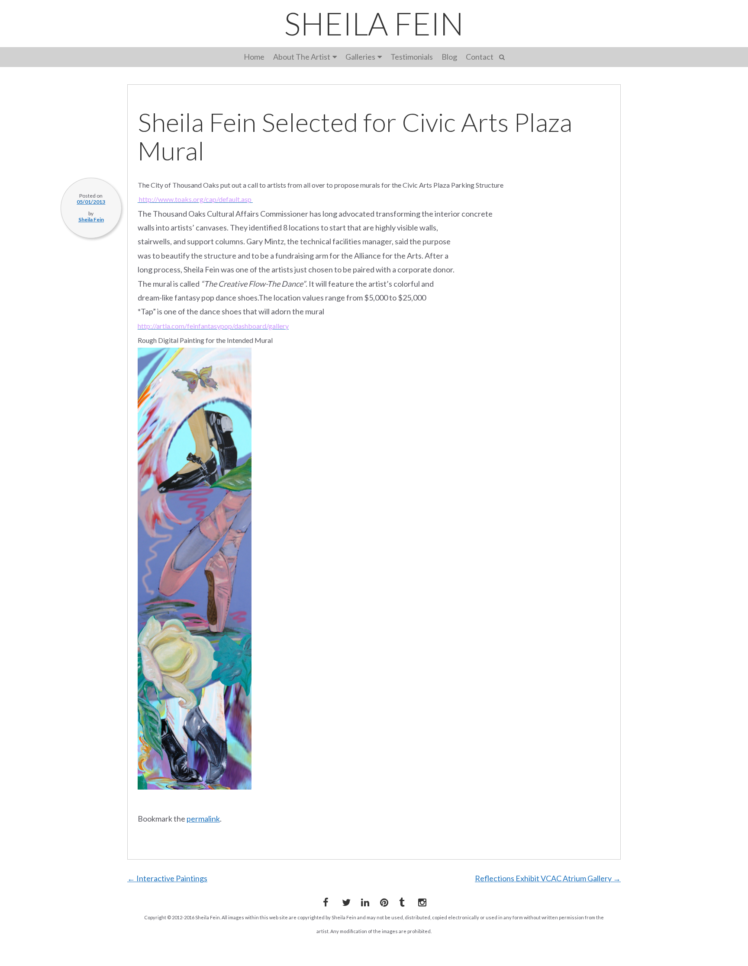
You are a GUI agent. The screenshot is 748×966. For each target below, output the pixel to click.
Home (254, 56)
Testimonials (411, 56)
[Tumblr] (401, 900)
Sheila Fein (91, 219)
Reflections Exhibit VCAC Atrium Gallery (548, 878)
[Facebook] (325, 900)
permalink (203, 818)
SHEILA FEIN (374, 23)
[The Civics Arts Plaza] (252, 199)
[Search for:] (503, 56)
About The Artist (301, 56)
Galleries (360, 56)
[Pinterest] (382, 900)
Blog (449, 56)
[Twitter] (344, 900)
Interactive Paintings (167, 878)
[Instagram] (421, 900)
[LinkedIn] (363, 900)
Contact (479, 56)
